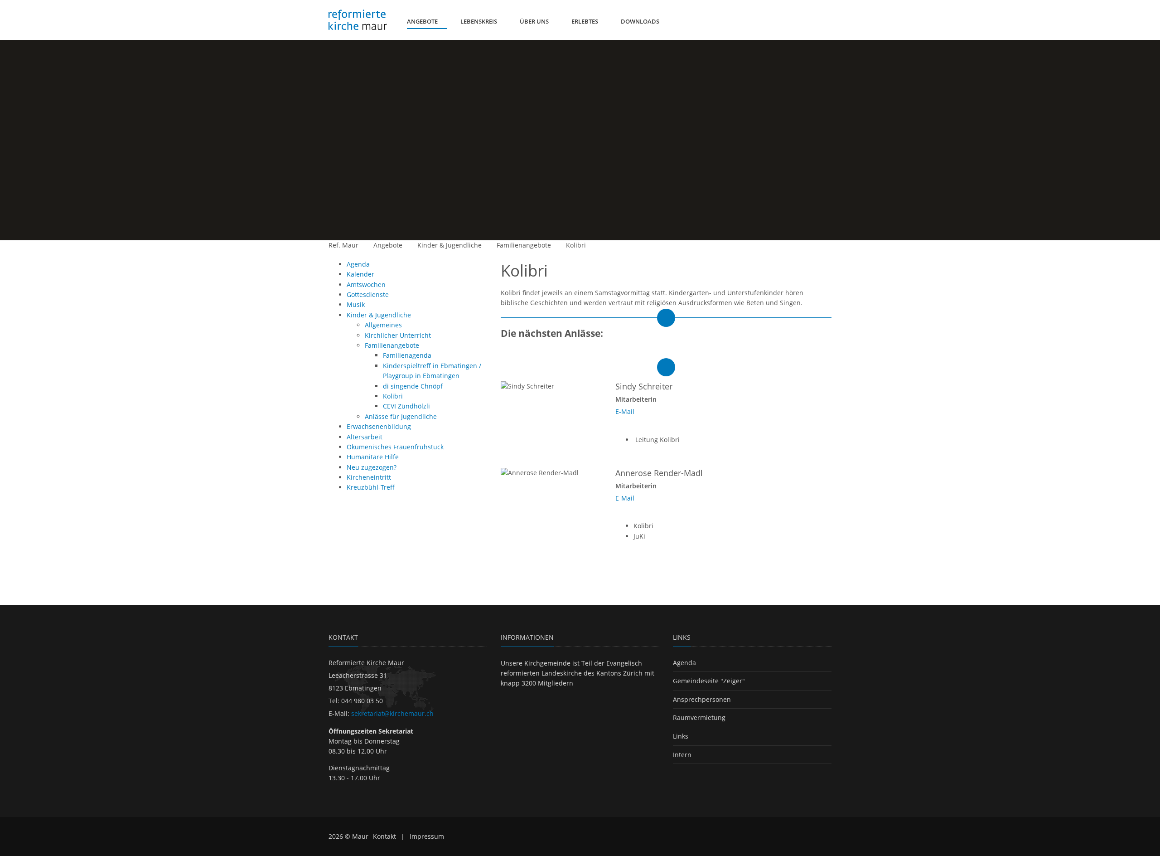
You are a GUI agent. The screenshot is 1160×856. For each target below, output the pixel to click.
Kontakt (384, 836)
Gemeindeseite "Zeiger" (709, 680)
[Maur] (358, 20)
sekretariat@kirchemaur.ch (392, 713)
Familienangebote (524, 245)
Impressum (427, 836)
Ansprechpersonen (702, 699)
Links (680, 736)
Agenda (684, 662)
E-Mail (624, 411)
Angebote (387, 245)
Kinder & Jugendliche (449, 245)
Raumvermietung (699, 717)
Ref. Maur (343, 245)
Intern (682, 754)
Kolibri (576, 245)
